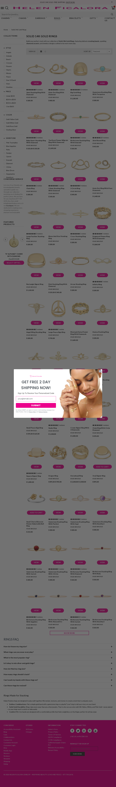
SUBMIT (36, 405)
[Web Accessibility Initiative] (1, 784)
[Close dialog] (100, 371)
